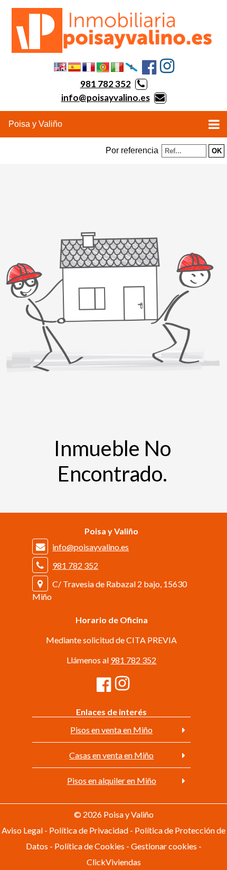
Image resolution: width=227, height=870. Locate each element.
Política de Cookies (89, 846)
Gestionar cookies (164, 846)
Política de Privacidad (88, 830)
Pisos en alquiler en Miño (111, 780)
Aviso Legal (22, 830)
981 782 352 (105, 83)
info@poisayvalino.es (105, 97)
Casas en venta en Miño (111, 755)
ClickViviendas (114, 862)
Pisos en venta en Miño (111, 730)
